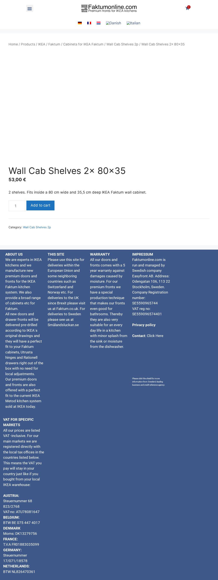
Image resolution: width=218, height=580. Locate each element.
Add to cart (40, 205)
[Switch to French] (89, 23)
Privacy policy (144, 325)
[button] (29, 8)
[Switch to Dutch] (99, 23)
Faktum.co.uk (67, 309)
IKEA (41, 44)
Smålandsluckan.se (64, 325)
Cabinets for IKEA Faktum (83, 44)
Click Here (155, 336)
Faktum (54, 44)
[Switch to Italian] (133, 23)
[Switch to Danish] (113, 23)
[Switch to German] (80, 23)
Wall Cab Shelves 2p (122, 44)
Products (28, 44)
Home (13, 44)
